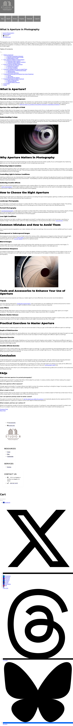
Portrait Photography (13, 66)
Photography (6, 34)
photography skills (50, 365)
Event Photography (8, 33)
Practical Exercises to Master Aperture (14, 79)
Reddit (6, 582)
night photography (6, 187)
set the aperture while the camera (33, 399)
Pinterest (7, 578)
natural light (59, 220)
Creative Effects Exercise (14, 82)
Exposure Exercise (12, 81)
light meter (20, 237)
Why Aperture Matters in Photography (14, 59)
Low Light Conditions (12, 68)
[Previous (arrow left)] (0, 500)
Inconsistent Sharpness (13, 72)
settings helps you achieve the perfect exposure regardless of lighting (40, 104)
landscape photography (24, 303)
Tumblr (7, 581)
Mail (6, 585)
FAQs (5, 85)
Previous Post (4, 409)
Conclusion (7, 83)
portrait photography (7, 211)
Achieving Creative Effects (14, 63)
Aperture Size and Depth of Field (15, 57)
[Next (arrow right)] (2, 500)
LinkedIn (7, 580)
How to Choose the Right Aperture (13, 64)
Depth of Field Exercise (13, 80)
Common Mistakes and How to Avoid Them (15, 69)
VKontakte (8, 584)
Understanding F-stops (12, 58)
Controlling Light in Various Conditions (17, 62)
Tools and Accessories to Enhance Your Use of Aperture (19, 74)
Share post (7, 37)
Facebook (7, 502)
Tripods (9, 75)
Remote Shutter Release (13, 77)
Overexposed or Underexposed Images (16, 70)
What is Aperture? (8, 55)
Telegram (7, 577)
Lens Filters (10, 76)
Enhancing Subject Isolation (14, 60)
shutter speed (18, 239)
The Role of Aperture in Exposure (15, 56)
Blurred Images (11, 71)
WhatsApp (8, 576)
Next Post (3, 410)
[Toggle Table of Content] (1, 52)
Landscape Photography (13, 65)
